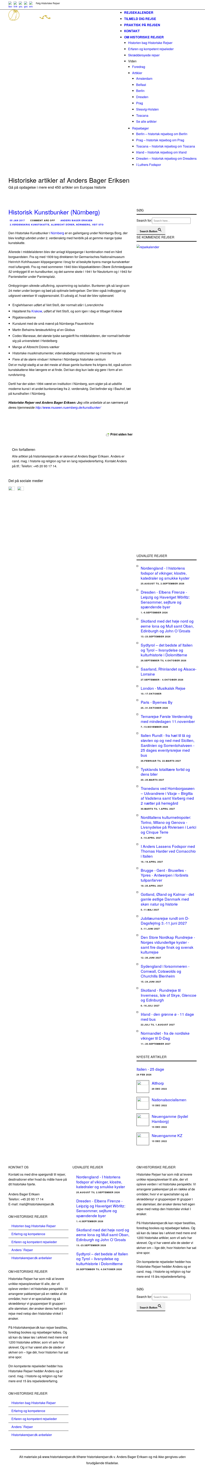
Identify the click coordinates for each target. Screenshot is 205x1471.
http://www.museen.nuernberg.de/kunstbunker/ (68, 407)
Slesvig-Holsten (147, 109)
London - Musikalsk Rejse (163, 688)
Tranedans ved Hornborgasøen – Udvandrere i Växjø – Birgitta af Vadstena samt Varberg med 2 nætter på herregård (168, 795)
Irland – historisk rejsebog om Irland (161, 152)
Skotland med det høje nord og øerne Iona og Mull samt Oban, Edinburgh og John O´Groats (167, 625)
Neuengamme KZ (167, 1135)
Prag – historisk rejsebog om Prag (160, 140)
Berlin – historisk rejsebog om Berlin (161, 134)
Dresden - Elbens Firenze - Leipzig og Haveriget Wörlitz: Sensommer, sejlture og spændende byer (165, 599)
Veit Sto (98, 224)
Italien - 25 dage (150, 1069)
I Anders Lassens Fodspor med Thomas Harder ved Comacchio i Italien (168, 851)
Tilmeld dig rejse (140, 18)
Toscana (142, 115)
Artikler (137, 73)
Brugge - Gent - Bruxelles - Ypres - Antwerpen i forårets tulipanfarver (164, 875)
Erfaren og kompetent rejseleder (151, 49)
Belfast (141, 84)
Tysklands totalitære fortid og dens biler (165, 771)
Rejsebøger (140, 128)
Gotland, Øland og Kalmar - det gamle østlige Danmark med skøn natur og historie (167, 899)
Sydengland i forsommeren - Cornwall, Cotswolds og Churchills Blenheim (165, 971)
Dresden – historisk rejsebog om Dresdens (166, 158)
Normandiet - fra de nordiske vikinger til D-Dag (165, 1035)
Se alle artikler (146, 121)
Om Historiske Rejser (144, 37)
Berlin (140, 90)
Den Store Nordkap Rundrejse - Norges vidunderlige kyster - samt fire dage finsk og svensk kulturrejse (168, 944)
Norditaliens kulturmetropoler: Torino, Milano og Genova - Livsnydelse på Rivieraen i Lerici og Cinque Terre (168, 824)
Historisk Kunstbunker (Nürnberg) (54, 211)
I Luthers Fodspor (148, 164)
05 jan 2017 (17, 220)
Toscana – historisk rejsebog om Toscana (165, 146)
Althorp (158, 1083)
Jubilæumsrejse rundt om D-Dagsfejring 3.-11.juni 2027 (165, 920)
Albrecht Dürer (62, 224)
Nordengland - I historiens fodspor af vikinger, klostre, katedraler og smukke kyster (165, 572)
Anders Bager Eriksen (76, 220)
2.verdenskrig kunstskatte (29, 224)
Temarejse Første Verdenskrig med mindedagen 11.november (168, 719)
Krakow (36, 311)
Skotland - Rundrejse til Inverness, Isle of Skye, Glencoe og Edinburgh (168, 995)
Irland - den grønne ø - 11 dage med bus (167, 1016)
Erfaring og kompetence (28, 1234)
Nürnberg (83, 224)
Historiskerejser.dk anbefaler (31, 1258)
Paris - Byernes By (157, 702)
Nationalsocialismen (169, 1099)
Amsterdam (144, 78)
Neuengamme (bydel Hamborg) (170, 1118)
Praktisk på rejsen (142, 25)
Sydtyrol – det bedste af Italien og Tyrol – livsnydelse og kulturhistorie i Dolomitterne (167, 649)
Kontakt (132, 31)
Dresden (142, 97)
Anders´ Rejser (22, 1250)
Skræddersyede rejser (144, 55)
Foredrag (138, 66)
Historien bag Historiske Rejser (150, 42)
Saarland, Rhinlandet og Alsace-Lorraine (168, 671)
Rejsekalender (138, 12)
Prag (139, 103)
